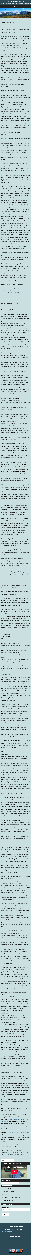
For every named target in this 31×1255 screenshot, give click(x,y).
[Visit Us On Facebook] (10, 1252)
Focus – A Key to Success (10, 303)
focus (10, 292)
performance (15, 1152)
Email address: (5, 1207)
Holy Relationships (8, 1189)
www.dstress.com (6, 568)
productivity (21, 1152)
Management (18, 288)
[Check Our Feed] (21, 1252)
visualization (4, 294)
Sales (12, 290)
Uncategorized (20, 290)
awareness (8, 572)
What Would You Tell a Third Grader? (12, 1197)
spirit (15, 290)
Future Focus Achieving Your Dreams (15, 30)
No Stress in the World (9, 1191)
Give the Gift (6, 1194)
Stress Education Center (16, 1)
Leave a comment (17, 294)
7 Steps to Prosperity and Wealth (13, 585)
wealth (10, 1154)
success (23, 292)
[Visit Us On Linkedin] (17, 1252)
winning (14, 1154)
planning (21, 574)
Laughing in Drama (8, 1200)
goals (19, 292)
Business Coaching (10, 288)
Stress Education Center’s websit (19, 1132)
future (13, 292)
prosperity (23, 1150)
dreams (6, 292)
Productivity (8, 290)
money (9, 1152)
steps (2, 1154)
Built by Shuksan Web (7, 1231)
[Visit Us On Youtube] (14, 1252)
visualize (9, 294)
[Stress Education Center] (15, 17)
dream (2, 292)
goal (16, 292)
